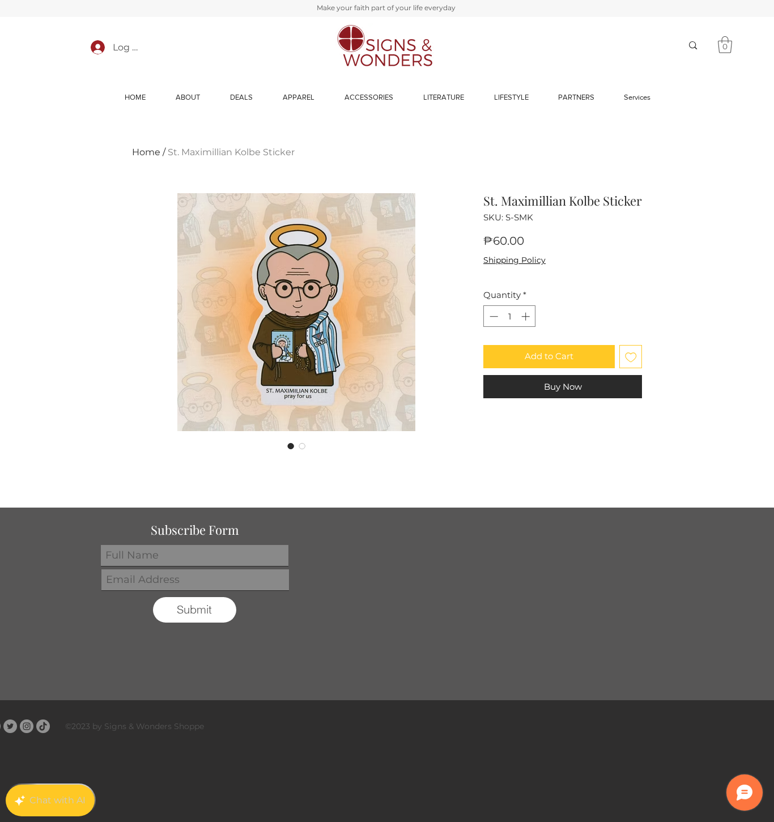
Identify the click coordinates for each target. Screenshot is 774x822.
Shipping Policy (514, 260)
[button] (725, 44)
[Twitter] (10, 726)
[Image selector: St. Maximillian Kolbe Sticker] (290, 446)
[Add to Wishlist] (631, 356)
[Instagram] (26, 726)
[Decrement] (492, 316)
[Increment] (526, 316)
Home (146, 152)
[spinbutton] (509, 316)
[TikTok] (43, 726)
